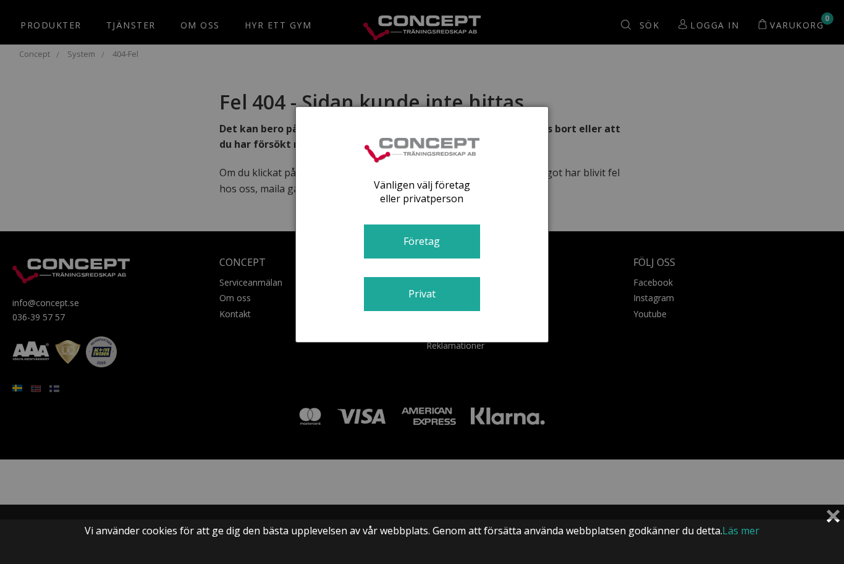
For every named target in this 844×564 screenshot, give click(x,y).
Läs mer (740, 530)
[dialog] (422, 224)
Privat (422, 294)
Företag (421, 241)
